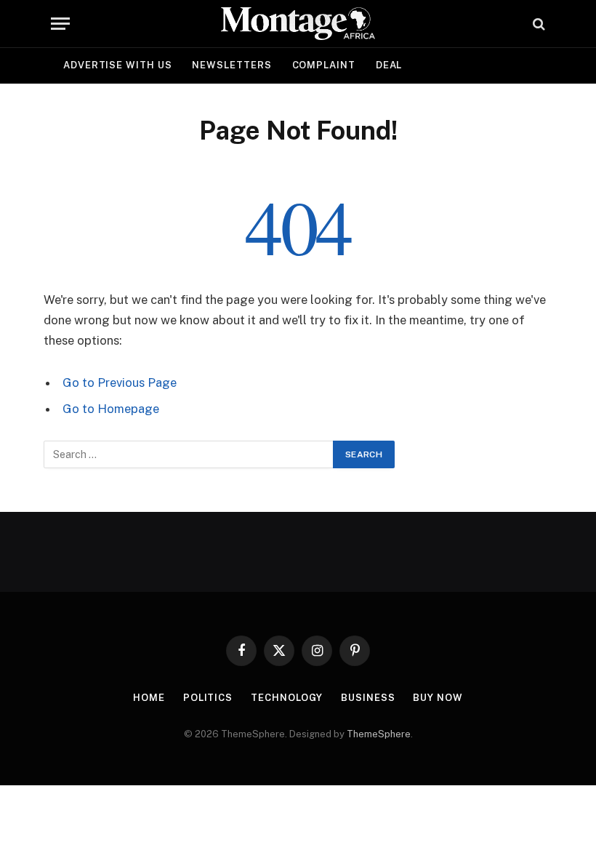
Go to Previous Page (120, 382)
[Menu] (60, 23)
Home (149, 697)
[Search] (537, 23)
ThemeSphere (379, 734)
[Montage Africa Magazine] (298, 23)
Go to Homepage (111, 408)
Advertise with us (117, 65)
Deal (389, 65)
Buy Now (437, 697)
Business (368, 697)
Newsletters (231, 65)
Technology (287, 697)
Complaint (323, 65)
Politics (208, 697)
